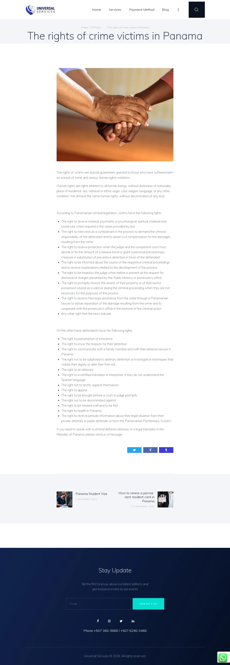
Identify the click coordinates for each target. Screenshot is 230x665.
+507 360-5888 (106, 631)
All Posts (95, 27)
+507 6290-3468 (134, 631)
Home (84, 27)
